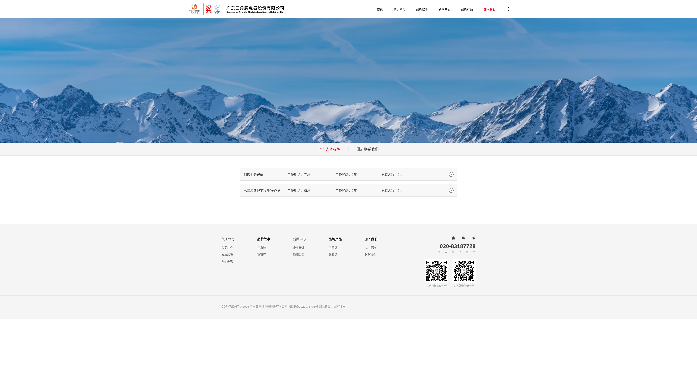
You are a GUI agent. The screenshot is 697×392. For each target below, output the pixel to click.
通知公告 (299, 254)
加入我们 (489, 9)
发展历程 (227, 254)
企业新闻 (299, 248)
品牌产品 (467, 9)
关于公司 (399, 9)
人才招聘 (370, 248)
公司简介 (227, 248)
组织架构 (227, 261)
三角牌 (261, 248)
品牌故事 (422, 9)
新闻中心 (444, 9)
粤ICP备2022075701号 (303, 306)
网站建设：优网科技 (332, 306)
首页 (380, 9)
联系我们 (370, 254)
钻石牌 (261, 254)
